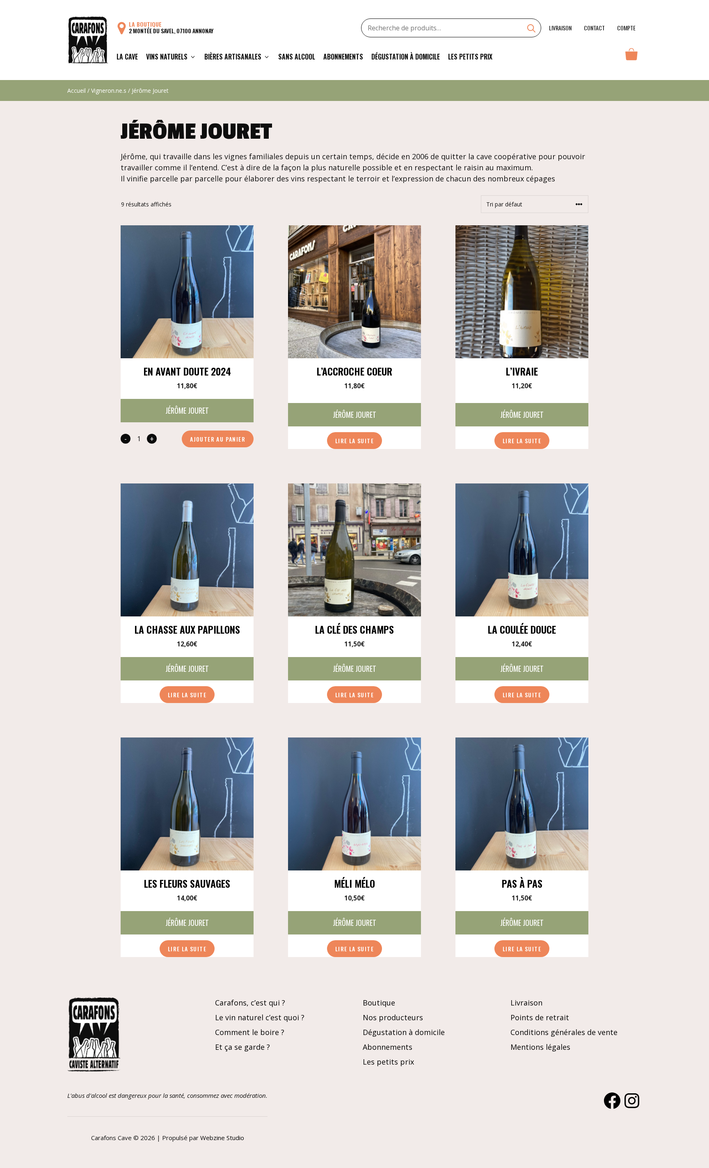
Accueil (76, 90)
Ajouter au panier (217, 439)
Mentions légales (540, 1047)
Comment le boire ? (249, 1032)
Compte (626, 27)
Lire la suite (354, 440)
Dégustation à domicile (405, 57)
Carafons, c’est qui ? (250, 1003)
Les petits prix (470, 57)
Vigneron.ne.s (108, 90)
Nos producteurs (393, 1017)
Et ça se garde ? (242, 1047)
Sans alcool (296, 57)
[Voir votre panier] (631, 56)
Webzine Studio (222, 1138)
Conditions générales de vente (564, 1032)
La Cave (127, 57)
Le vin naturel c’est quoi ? (259, 1017)
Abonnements (343, 57)
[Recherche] (531, 29)
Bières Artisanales (232, 57)
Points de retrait (539, 1017)
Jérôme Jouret (187, 410)
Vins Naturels (167, 57)
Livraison (560, 27)
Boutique (379, 1003)
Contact (594, 27)
